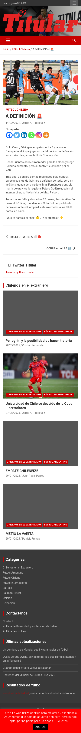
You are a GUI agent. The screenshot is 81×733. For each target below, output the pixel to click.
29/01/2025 (13, 475)
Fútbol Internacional (58, 331)
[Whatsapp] (31, 135)
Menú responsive (74, 3)
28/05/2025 (13, 345)
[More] (46, 135)
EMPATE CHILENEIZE (22, 471)
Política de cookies (14, 631)
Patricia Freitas (31, 538)
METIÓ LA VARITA (20, 534)
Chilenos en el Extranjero (24, 331)
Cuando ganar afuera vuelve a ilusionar (27, 668)
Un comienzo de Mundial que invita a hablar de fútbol (35, 649)
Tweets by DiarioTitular (20, 272)
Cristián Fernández (33, 345)
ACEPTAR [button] (40, 726)
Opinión (7, 598)
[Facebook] (9, 135)
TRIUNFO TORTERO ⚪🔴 (25, 237)
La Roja (7, 588)
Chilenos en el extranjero (26, 285)
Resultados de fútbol (16, 693)
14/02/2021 (13, 122)
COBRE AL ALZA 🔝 (59, 248)
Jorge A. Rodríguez (33, 122)
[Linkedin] (24, 135)
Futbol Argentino (55, 461)
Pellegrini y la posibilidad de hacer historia (39, 341)
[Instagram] (38, 135)
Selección (9, 603)
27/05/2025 (13, 412)
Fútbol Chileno (17, 109)
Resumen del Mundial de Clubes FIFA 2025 (29, 675)
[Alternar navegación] (8, 40)
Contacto (9, 621)
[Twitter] (16, 135)
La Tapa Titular (12, 593)
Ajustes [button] (63, 721)
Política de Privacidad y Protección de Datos (30, 626)
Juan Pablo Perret (33, 475)
